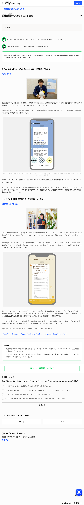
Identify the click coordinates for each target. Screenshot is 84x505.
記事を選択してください (42, 16)
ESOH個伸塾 (6, 74)
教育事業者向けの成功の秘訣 (14, 9)
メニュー (2, 3)
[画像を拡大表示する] (42, 89)
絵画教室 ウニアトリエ (10, 204)
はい (62, 422)
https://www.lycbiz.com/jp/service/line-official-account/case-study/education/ (34, 334)
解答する (42, 405)
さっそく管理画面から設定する (43, 368)
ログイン (78, 3)
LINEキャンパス (12, 3)
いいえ (21, 422)
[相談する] (79, 492)
